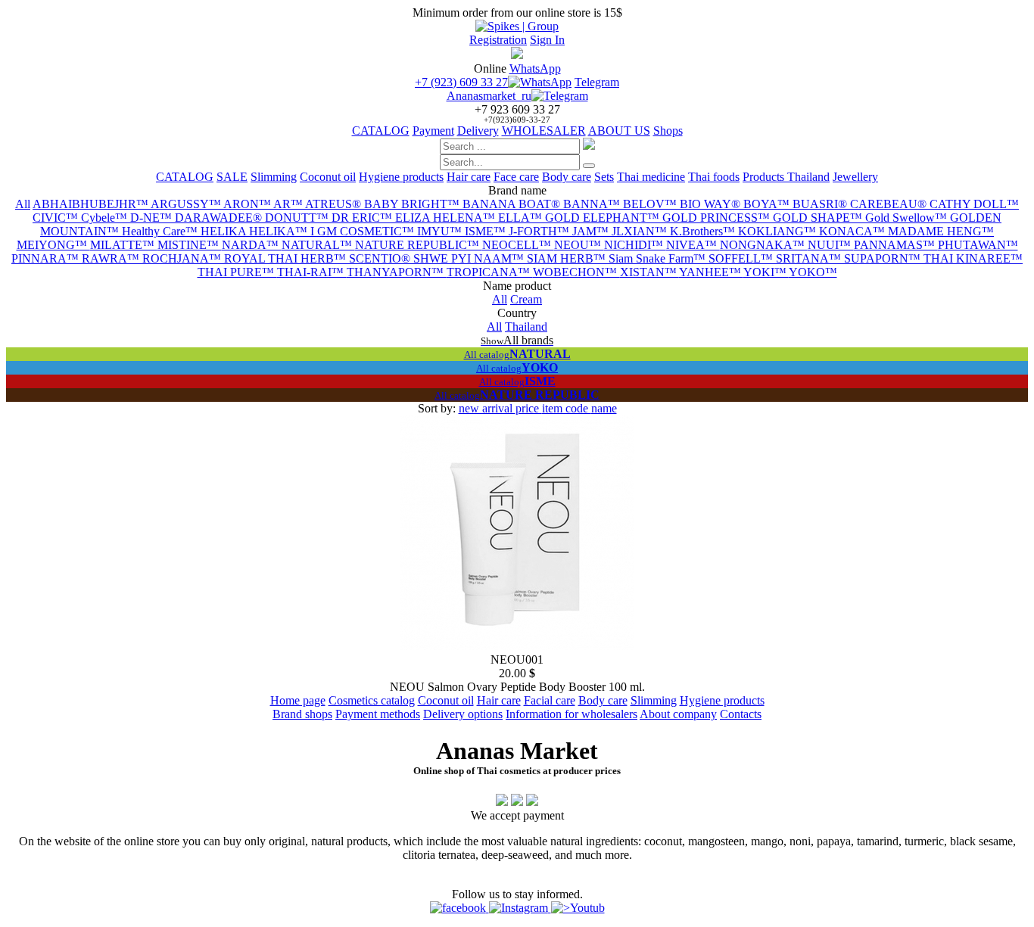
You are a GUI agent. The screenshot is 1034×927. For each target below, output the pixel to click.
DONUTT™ (298, 217)
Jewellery (855, 176)
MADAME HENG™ (941, 231)
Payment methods (377, 714)
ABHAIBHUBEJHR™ (92, 204)
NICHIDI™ (635, 244)
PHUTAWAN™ (978, 244)
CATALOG (381, 130)
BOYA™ (768, 204)
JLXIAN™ (641, 231)
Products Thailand (786, 176)
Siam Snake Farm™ (659, 258)
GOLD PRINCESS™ (717, 217)
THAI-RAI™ (312, 272)
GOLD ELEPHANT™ (603, 217)
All (22, 204)
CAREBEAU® (890, 204)
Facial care (549, 700)
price (528, 408)
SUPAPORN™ (883, 258)
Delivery (478, 130)
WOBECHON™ (576, 272)
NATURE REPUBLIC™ (418, 244)
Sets (604, 176)
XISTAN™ (649, 272)
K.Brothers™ (704, 231)
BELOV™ (651, 204)
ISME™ (487, 231)
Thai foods (714, 176)
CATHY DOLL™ (974, 204)
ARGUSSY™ (187, 204)
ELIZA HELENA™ (446, 217)
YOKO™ (813, 272)
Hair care (469, 176)
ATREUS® (334, 204)
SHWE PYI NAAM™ (470, 258)
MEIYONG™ (53, 244)
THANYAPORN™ (397, 272)
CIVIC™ (57, 217)
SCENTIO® (381, 258)
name (604, 408)
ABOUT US (619, 130)
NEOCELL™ (518, 244)
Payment (433, 130)
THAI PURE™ (237, 272)
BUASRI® (821, 204)
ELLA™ (521, 217)
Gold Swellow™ (907, 217)
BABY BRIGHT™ (413, 204)
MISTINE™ (189, 244)
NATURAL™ (318, 244)
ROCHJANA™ (183, 258)
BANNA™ (593, 204)
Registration (498, 39)
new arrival (487, 408)
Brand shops (302, 714)
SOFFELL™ (742, 258)
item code (566, 408)
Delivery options (463, 714)
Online (490, 68)
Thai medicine (651, 176)
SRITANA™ (810, 258)
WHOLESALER (544, 130)
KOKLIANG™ (778, 231)
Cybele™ (105, 217)
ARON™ (248, 204)
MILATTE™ (123, 244)
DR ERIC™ (363, 217)
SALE (232, 176)
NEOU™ (579, 244)
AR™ (289, 204)
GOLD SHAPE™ (819, 217)
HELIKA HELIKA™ (255, 231)
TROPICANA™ (490, 272)
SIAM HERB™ (568, 258)
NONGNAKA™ (764, 244)
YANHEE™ (711, 272)
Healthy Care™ (161, 231)
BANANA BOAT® (512, 204)
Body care (566, 176)
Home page (297, 700)
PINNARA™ (46, 258)
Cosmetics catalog (372, 700)
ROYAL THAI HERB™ (286, 258)
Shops (668, 130)
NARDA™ (252, 244)
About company (678, 714)
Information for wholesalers (571, 714)
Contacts (740, 714)
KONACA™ (853, 231)
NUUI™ (831, 244)
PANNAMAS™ (896, 244)
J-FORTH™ (540, 231)
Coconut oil (328, 176)
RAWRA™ (112, 258)
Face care (516, 176)
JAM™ (592, 231)
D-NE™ (152, 217)
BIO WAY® (711, 204)
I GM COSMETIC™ (363, 231)
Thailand (526, 326)
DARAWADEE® (220, 217)
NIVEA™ (693, 244)
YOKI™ (766, 272)
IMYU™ (441, 231)
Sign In (547, 39)
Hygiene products (401, 176)
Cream (526, 299)
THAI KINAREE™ (973, 258)
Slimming (274, 176)
